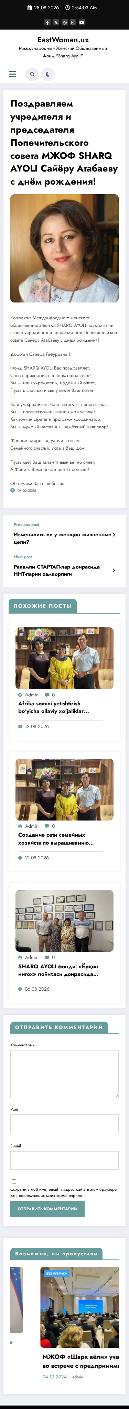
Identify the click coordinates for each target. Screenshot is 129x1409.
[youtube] (82, 22)
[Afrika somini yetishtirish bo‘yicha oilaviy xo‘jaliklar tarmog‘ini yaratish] (64, 657)
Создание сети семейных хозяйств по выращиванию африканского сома (53, 839)
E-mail (15, 1146)
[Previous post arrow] (113, 535)
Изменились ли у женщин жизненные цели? (62, 538)
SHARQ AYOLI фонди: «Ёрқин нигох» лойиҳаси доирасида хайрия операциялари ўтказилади (58, 971)
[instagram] (73, 22)
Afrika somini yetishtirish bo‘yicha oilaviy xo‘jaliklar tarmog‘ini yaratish (51, 708)
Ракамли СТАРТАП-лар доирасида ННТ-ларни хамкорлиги (57, 570)
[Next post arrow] (113, 570)
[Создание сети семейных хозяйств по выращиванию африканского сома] (64, 789)
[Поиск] (32, 74)
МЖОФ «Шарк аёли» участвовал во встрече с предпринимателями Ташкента (62, 1362)
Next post (23, 556)
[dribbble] (65, 22)
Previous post (26, 524)
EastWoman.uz (63, 39)
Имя (14, 1109)
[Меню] (12, 74)
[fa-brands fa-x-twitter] (56, 22)
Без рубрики (27, 1273)
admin (32, 694)
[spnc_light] (48, 74)
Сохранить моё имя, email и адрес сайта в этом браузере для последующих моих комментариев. (63, 1192)
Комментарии (22, 1045)
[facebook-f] (47, 22)
